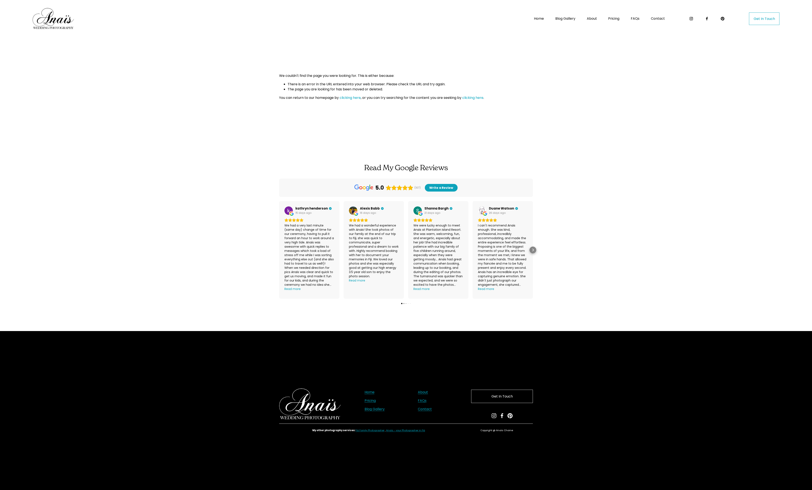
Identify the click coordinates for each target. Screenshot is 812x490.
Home (539, 18)
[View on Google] (288, 210)
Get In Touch (764, 18)
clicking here (350, 97)
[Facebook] (707, 19)
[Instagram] (691, 19)
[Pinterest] (722, 19)
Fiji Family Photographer (370, 430)
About (592, 18)
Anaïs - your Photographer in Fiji (405, 430)
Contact (658, 18)
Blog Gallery (565, 18)
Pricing (370, 400)
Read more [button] (292, 289)
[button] (279, 250)
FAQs (635, 18)
